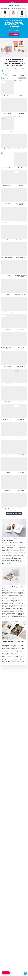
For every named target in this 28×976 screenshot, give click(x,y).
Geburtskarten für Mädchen (11, 590)
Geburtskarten (8, 558)
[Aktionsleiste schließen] (26, 1)
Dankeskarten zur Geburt (15, 651)
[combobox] (22, 78)
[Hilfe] (25, 973)
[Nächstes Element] (26, 8)
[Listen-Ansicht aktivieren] (8, 78)
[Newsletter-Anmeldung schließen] (8, 973)
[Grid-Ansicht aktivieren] (3, 78)
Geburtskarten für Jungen (11, 592)
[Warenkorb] (26, 5)
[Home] (14, 5)
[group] (14, 78)
